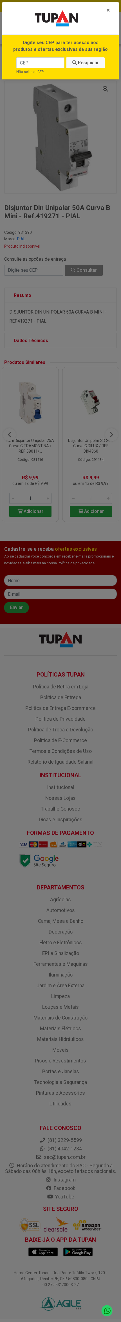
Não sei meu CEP (30, 72)
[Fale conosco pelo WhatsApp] (107, 1310)
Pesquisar (88, 62)
